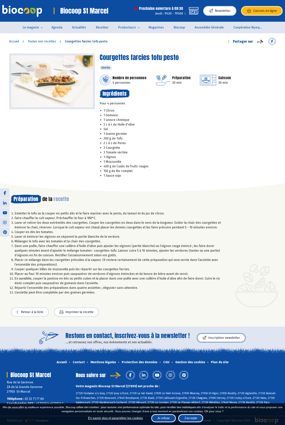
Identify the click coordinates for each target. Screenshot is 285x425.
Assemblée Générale (209, 27)
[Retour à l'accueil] (22, 11)
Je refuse (163, 418)
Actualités (79, 27)
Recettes (102, 27)
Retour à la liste (32, 312)
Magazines (156, 27)
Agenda (57, 27)
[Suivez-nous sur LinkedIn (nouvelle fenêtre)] (5, 203)
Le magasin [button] (31, 27)
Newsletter (223, 11)
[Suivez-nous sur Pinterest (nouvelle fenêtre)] (5, 232)
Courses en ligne (265, 11)
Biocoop (179, 27)
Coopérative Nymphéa (249, 27)
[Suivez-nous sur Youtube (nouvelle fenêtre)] (5, 212)
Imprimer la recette (79, 312)
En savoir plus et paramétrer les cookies (115, 418)
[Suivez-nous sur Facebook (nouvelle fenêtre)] (5, 193)
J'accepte (190, 418)
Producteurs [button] (127, 27)
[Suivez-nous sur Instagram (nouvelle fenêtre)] (5, 222)
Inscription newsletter (224, 338)
